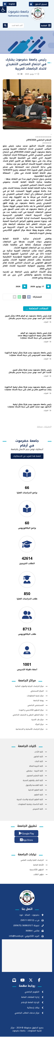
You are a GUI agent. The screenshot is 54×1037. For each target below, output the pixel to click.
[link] (3, 9)
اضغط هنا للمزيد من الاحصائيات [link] (27, 456)
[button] (45, 25)
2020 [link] (18, 286)
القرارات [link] (46, 322)
